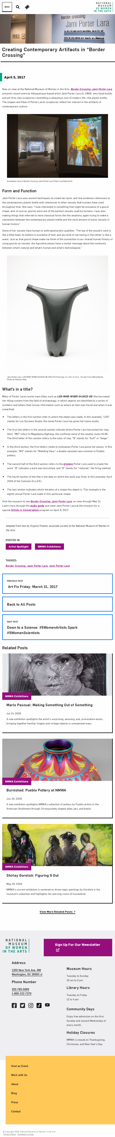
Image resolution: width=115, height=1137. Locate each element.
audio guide (37, 505)
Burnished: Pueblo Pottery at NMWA (36, 789)
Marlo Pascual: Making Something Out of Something (49, 704)
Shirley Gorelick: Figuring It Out (32, 875)
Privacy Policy (10, 1134)
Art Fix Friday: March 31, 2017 (32, 584)
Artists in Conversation (25, 510)
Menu (7, 7)
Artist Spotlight (18, 546)
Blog (14, 1093)
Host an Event (19, 1066)
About (14, 1084)
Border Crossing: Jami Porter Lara (27, 566)
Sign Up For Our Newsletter (77, 944)
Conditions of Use (26, 1134)
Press (14, 1102)
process (68, 464)
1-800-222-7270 (21, 993)
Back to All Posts (21, 604)
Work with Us (19, 1075)
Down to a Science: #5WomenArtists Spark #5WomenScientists (42, 627)
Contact (16, 1111)
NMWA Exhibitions (49, 546)
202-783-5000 (20, 989)
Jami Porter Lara (59, 566)
